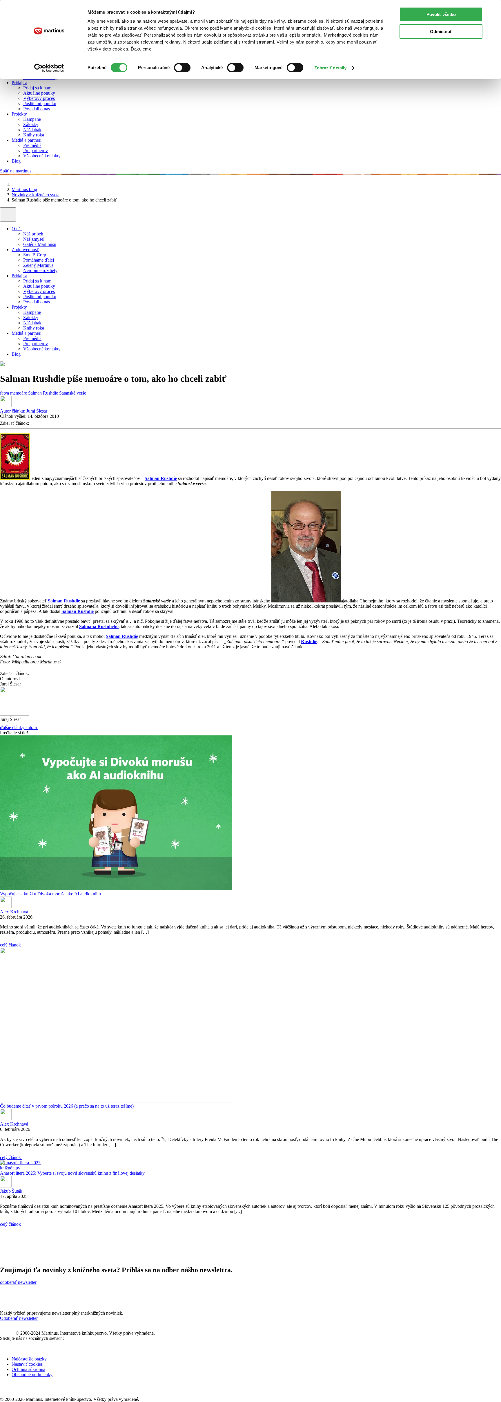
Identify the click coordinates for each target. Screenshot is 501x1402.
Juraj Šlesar (23, 410)
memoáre (19, 392)
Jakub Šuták (11, 1191)
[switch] (182, 67)
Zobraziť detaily (330, 67)
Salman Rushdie (43, 392)
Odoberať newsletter (19, 1318)
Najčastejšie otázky (29, 1358)
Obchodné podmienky (32, 1374)
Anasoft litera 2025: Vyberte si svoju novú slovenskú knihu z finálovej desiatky (72, 1173)
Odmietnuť (441, 31)
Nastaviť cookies (27, 1364)
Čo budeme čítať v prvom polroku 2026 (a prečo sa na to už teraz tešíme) (67, 1106)
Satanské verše (72, 392)
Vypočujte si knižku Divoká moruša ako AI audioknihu (50, 893)
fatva (5, 392)
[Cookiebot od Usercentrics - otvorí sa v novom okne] (49, 68)
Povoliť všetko (441, 14)
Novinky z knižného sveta (35, 194)
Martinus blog (24, 189)
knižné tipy (10, 1167)
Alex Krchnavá (14, 911)
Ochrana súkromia (28, 1369)
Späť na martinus (15, 170)
